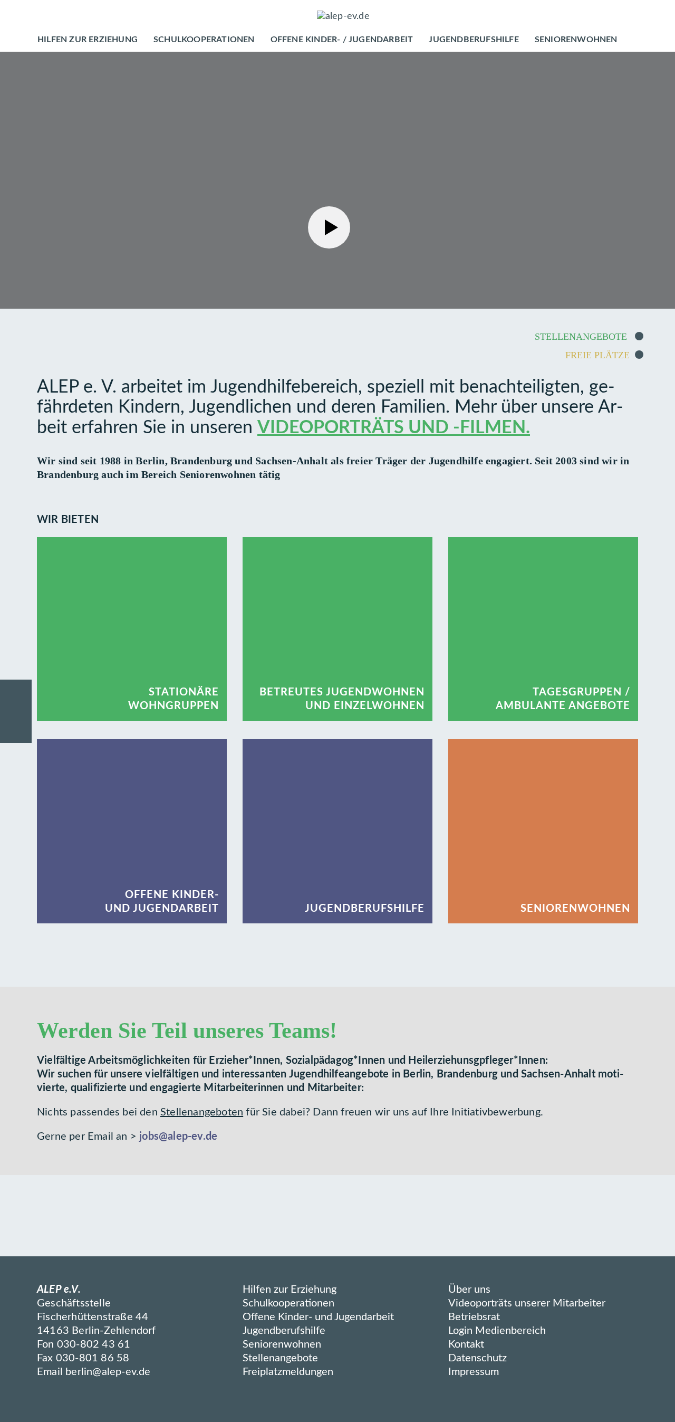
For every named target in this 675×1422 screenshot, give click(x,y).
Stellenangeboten (201, 1112)
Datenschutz (477, 1358)
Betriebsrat (474, 1317)
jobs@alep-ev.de (178, 1136)
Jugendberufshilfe (284, 1330)
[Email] (16, 727)
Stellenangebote (280, 1358)
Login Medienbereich (497, 1330)
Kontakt (466, 1344)
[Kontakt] (16, 695)
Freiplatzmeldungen (288, 1372)
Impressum (473, 1372)
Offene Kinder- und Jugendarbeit (318, 1317)
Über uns (469, 1289)
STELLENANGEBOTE (582, 336)
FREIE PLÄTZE (597, 355)
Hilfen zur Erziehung (289, 1289)
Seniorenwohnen (282, 1344)
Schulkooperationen (288, 1303)
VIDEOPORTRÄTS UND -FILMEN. (393, 428)
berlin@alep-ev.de (107, 1372)
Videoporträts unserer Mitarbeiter (526, 1303)
